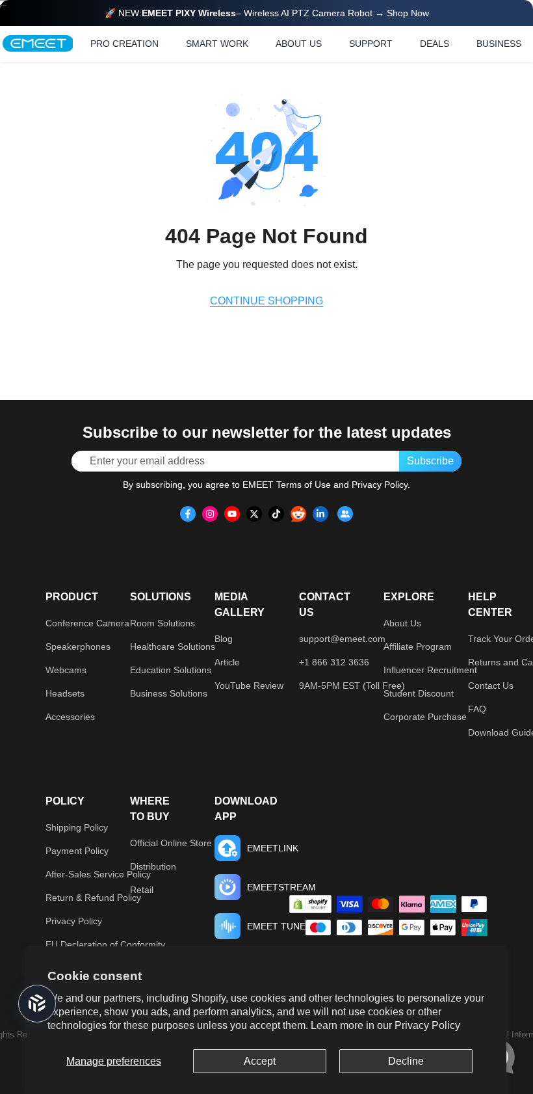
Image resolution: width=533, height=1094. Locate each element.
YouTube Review (248, 685)
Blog (223, 639)
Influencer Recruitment (430, 670)
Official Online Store (171, 843)
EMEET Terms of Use (286, 484)
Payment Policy (77, 851)
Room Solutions (162, 623)
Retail (141, 890)
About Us (402, 623)
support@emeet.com (342, 639)
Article (227, 662)
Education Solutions (170, 670)
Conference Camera (87, 623)
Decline (406, 1061)
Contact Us (491, 685)
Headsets (65, 693)
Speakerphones (78, 646)
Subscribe (430, 460)
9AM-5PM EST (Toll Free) (352, 685)
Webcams (66, 670)
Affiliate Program (418, 646)
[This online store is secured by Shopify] (310, 904)
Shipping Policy (77, 827)
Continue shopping (266, 300)
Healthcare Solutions (172, 646)
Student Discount (419, 693)
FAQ (477, 709)
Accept (260, 1061)
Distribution (153, 866)
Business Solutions (168, 693)
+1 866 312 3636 (334, 662)
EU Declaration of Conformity (105, 944)
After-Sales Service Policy (98, 874)
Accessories (70, 717)
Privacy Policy (427, 1025)
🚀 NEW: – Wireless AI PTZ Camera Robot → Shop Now (267, 13)
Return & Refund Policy (93, 897)
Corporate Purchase (425, 717)
